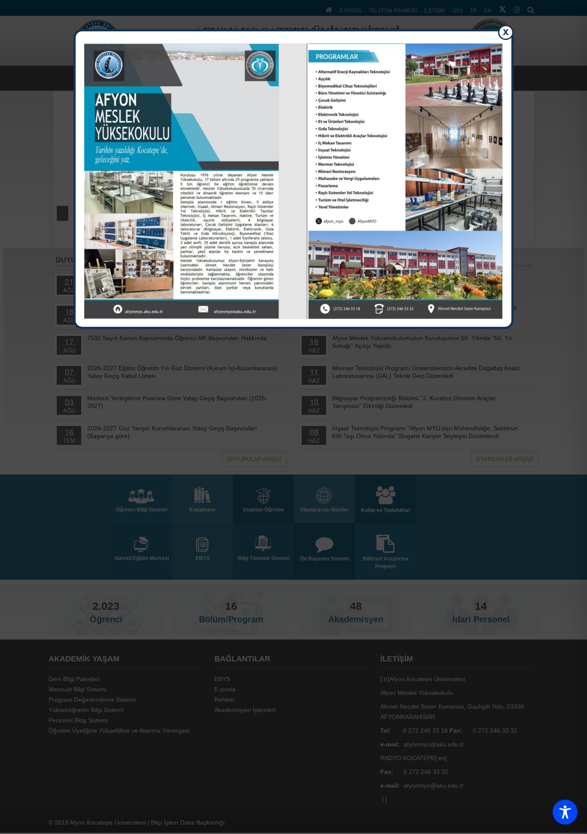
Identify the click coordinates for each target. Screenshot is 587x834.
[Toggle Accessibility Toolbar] (565, 812)
